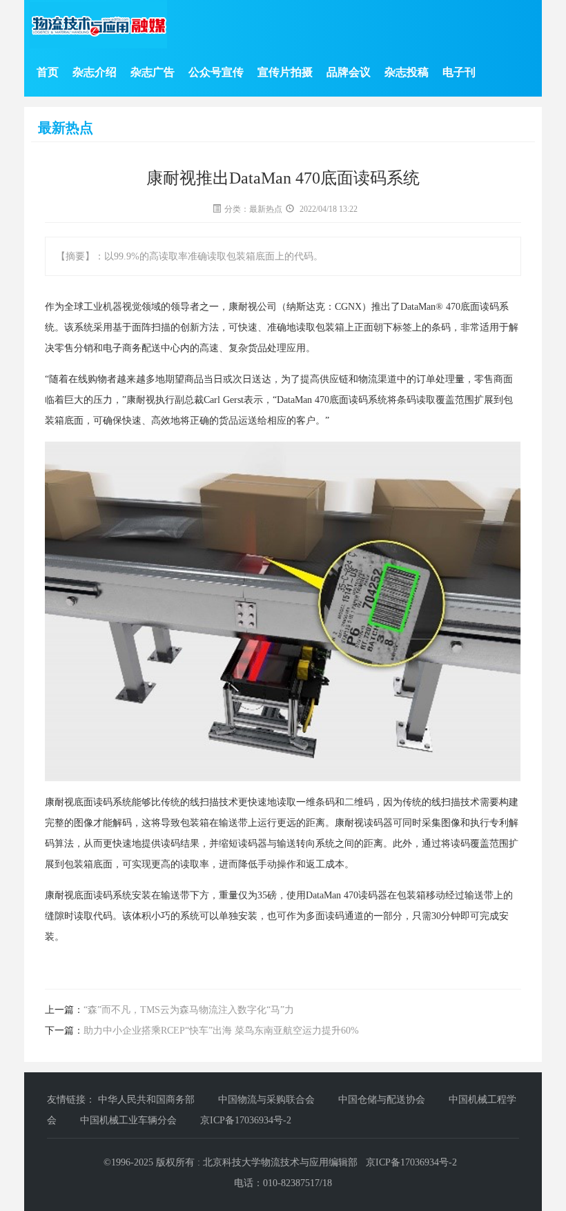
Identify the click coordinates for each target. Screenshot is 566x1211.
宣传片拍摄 (285, 72)
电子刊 (459, 72)
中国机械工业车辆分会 (129, 1120)
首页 (48, 72)
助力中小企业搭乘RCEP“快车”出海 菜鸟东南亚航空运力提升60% (221, 1030)
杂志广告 (152, 72)
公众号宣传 (216, 72)
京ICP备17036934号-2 (245, 1120)
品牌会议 (348, 72)
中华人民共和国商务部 (147, 1099)
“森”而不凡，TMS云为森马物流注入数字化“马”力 (189, 1010)
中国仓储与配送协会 (383, 1099)
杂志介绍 (94, 72)
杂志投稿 (406, 72)
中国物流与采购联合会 (268, 1099)
